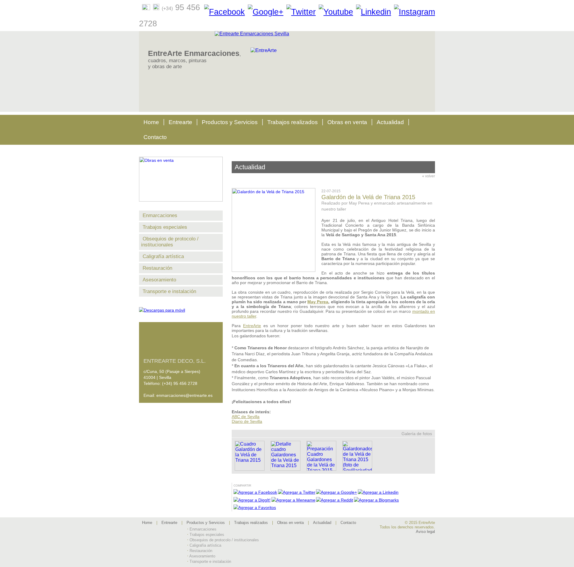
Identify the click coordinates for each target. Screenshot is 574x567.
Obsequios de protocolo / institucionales (170, 242)
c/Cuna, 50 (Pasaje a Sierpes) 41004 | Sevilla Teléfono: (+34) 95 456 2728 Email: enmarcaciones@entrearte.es (178, 378)
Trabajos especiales (165, 227)
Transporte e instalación (169, 291)
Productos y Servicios (230, 122)
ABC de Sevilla (245, 416)
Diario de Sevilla (247, 421)
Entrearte (180, 122)
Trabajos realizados (292, 122)
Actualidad (390, 122)
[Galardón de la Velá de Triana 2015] (276, 270)
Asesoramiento (159, 280)
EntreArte (252, 325)
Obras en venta (347, 122)
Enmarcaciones (160, 215)
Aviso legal (425, 531)
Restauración (157, 268)
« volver (428, 176)
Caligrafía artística (163, 256)
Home (151, 122)
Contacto (155, 137)
